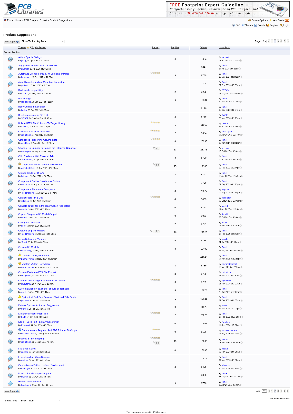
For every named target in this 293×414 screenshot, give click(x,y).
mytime (24, 360)
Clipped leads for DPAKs (31, 173)
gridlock (24, 85)
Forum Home (14, 20)
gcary (23, 60)
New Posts (278, 20)
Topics (22, 47)
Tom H (225, 66)
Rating (155, 47)
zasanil (225, 123)
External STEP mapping (31, 338)
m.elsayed (26, 151)
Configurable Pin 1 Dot (30, 197)
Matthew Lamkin (28, 333)
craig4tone (26, 102)
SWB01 (24, 118)
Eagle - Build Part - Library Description (38, 321)
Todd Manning (27, 193)
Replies (175, 47)
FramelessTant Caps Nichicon (34, 357)
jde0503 (25, 300)
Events (261, 25)
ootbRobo (25, 143)
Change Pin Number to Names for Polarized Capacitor (47, 148)
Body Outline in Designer (31, 106)
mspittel (225, 189)
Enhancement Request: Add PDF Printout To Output (49, 330)
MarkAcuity (26, 250)
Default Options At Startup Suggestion (38, 305)
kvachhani (26, 385)
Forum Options (260, 20)
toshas (225, 339)
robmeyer (25, 368)
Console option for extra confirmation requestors (44, 205)
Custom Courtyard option (35, 255)
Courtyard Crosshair (29, 222)
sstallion (25, 201)
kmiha (24, 110)
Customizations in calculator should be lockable (43, 288)
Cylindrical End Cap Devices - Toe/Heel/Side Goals (49, 297)
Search (249, 25)
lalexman (25, 184)
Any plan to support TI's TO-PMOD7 (37, 65)
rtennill (24, 217)
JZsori (24, 242)
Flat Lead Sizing (27, 348)
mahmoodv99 (27, 267)
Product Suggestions (61, 20)
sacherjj (225, 57)
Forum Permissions (279, 399)
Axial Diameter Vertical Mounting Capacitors (41, 82)
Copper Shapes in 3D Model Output (37, 214)
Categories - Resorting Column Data (37, 139)
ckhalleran (226, 198)
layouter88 (26, 284)
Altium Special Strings (30, 57)
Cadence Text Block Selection (34, 131)
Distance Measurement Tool (33, 313)
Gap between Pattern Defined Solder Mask (41, 365)
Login (286, 25)
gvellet (24, 209)
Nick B (225, 239)
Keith (23, 317)
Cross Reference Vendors (32, 239)
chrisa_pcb (227, 131)
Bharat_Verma (27, 259)
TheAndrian (26, 159)
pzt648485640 (28, 168)
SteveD (24, 126)
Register (274, 25)
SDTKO (24, 94)
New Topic (10, 41)
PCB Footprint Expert (35, 20)
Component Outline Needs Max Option (39, 181)
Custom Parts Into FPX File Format (37, 272)
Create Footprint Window (31, 230)
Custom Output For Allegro (36, 264)
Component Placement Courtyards (36, 189)
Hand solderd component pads (34, 373)
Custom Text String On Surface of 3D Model (41, 280)
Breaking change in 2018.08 (33, 115)
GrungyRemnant (229, 264)
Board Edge (24, 98)
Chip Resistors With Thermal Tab (36, 156)
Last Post (224, 47)
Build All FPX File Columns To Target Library (41, 123)
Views (203, 47)
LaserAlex (26, 77)
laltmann (25, 176)
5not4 (23, 226)
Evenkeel (25, 325)
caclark (24, 352)
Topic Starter (39, 47)
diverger (25, 69)
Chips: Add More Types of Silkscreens (42, 164)
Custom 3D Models (28, 247)
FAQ (238, 25)
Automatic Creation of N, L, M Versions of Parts (43, 73)
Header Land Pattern (29, 381)
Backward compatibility (30, 90)
